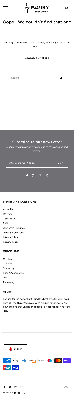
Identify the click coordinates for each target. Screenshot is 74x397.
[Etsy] (47, 176)
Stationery (8, 268)
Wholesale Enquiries (14, 228)
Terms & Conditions (13, 232)
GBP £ (18, 349)
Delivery (7, 213)
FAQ (5, 223)
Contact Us (9, 218)
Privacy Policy (10, 237)
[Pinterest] (33, 176)
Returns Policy (10, 241)
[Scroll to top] (66, 387)
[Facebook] (27, 176)
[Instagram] (40, 176)
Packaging (8, 282)
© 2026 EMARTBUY (13, 393)
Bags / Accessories (13, 273)
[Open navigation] (12, 8)
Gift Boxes (8, 259)
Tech (5, 277)
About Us (8, 209)
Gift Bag (7, 263)
